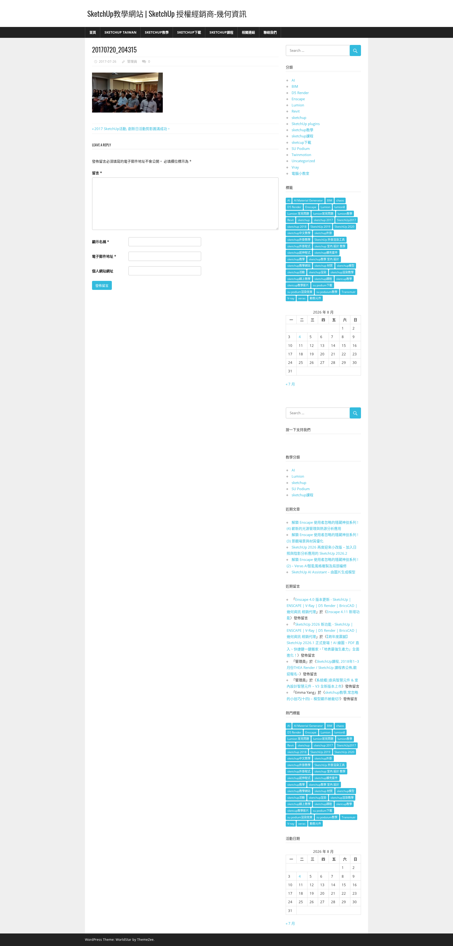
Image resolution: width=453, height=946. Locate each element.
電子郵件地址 (104, 256)
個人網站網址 (102, 271)
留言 (97, 172)
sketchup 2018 (296, 227)
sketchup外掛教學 (298, 240)
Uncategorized (303, 160)
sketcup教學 (344, 279)
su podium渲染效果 (299, 292)
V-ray (290, 298)
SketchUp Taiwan (120, 32)
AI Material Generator (308, 200)
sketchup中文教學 (298, 233)
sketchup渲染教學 (342, 272)
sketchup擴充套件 (326, 253)
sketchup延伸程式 (298, 253)
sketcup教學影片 (298, 285)
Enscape (298, 98)
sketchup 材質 (324, 266)
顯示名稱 (100, 241)
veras (302, 298)
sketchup (299, 117)
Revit (296, 111)
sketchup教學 (302, 129)
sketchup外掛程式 (298, 246)
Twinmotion (301, 154)
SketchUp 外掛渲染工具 (330, 240)
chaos (340, 200)
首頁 (92, 32)
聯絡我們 (270, 32)
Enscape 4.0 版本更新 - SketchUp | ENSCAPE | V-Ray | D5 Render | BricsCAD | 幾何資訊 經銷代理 (322, 605)
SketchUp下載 (189, 32)
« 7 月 (290, 384)
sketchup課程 (302, 136)
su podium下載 (322, 285)
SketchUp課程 (221, 32)
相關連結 (248, 32)
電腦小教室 (300, 173)
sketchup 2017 (323, 220)
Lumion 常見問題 (298, 214)
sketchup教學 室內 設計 (324, 259)
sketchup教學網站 (298, 266)
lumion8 (339, 207)
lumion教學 (345, 214)
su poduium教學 (326, 292)
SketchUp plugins (306, 123)
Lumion (298, 105)
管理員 (132, 61)
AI (293, 80)
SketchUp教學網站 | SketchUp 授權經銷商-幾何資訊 (167, 13)
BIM (295, 86)
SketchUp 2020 (344, 227)
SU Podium (301, 148)
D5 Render (300, 92)
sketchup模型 (345, 266)
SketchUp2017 (346, 220)
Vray (295, 167)
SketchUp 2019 (320, 227)
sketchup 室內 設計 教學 (330, 246)
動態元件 (315, 298)
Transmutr (349, 292)
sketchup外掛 (323, 233)
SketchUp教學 (157, 32)
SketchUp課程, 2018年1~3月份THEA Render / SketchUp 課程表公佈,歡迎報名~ (323, 667)
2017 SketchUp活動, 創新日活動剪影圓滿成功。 (132, 128)
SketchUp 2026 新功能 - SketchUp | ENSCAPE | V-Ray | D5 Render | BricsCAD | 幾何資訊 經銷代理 (322, 630)
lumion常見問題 (323, 214)
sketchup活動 (296, 272)
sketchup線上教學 (298, 279)
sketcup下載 (301, 142)
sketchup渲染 (317, 272)
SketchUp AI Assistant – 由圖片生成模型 (323, 572)
